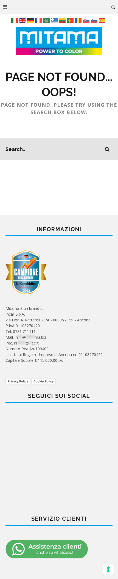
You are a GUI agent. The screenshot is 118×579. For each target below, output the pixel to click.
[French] (39, 20)
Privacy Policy (18, 381)
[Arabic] (47, 20)
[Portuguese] (71, 20)
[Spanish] (103, 20)
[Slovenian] (95, 20)
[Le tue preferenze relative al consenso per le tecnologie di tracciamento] (108, 569)
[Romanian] (79, 20)
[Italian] (15, 20)
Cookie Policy (43, 381)
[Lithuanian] (63, 20)
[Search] (113, 7)
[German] (31, 20)
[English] (23, 20)
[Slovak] (87, 20)
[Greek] (55, 20)
